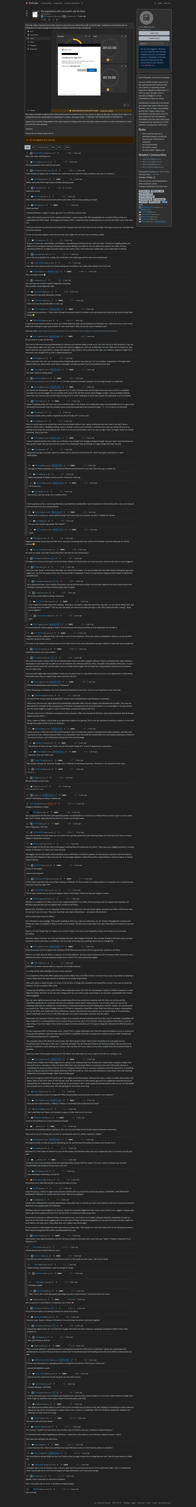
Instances (141, 1503)
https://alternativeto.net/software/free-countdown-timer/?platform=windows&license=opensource (77, 331)
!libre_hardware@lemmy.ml (153, 167)
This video (105, 407)
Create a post (154, 38)
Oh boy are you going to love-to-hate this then (44, 381)
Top (33, 147)
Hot (27, 147)
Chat (67, 147)
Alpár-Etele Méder (162, 172)
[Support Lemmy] (82, 3)
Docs (148, 1503)
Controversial (43, 147)
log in (39, 140)
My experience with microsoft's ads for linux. (63, 11)
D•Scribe (33, 3)
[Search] (155, 3)
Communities (46, 3)
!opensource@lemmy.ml (151, 159)
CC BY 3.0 (155, 174)
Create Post (58, 3)
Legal (133, 1503)
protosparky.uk (46, 14)
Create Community (72, 3)
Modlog (164, 202)
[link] (49, 20)
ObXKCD (30, 772)
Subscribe (154, 33)
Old (59, 147)
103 (44, 20)
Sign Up (167, 3)
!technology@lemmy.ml (151, 164)
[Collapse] (27, 153)
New (53, 147)
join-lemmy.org (164, 1503)
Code (154, 1503)
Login (160, 3)
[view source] (57, 20)
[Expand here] (34, 14)
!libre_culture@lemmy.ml (152, 162)
